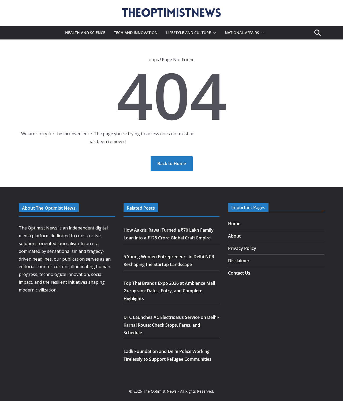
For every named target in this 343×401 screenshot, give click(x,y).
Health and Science (85, 32)
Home (234, 224)
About (234, 236)
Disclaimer (238, 261)
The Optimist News (160, 391)
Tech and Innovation (136, 32)
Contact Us (239, 273)
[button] (213, 33)
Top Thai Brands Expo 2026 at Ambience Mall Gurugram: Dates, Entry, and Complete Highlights (169, 291)
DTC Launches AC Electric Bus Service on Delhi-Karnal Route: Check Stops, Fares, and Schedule (171, 325)
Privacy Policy (242, 248)
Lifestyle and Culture (188, 32)
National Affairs (242, 32)
